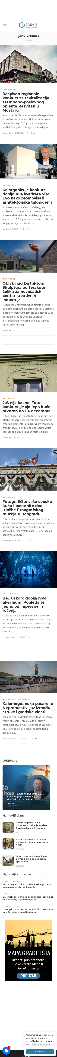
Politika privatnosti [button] (41, 1044)
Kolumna (23, 699)
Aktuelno (9, 185)
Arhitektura (11, 594)
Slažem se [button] (40, 1052)
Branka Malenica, (10, 637)
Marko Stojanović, (10, 738)
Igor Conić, (7, 229)
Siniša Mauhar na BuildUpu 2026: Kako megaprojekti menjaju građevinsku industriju (25, 796)
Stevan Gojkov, (9, 133)
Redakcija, (7, 330)
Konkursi (9, 89)
